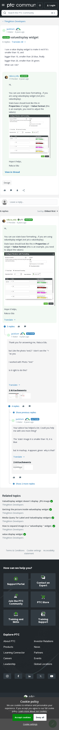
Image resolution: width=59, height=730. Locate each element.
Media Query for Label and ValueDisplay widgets (26, 517)
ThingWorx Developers (14, 21)
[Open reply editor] (29, 202)
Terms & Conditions (15, 550)
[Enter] (4, 13)
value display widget (12, 534)
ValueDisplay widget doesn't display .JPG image (26, 501)
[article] (29, 273)
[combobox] (29, 13)
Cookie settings (34, 550)
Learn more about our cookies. (32, 711)
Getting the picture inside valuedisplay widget (25, 509)
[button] (3, 6)
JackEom (11, 29)
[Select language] (40, 5)
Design (7, 182)
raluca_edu (14, 76)
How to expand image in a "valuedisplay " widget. (27, 526)
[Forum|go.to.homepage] (19, 5)
